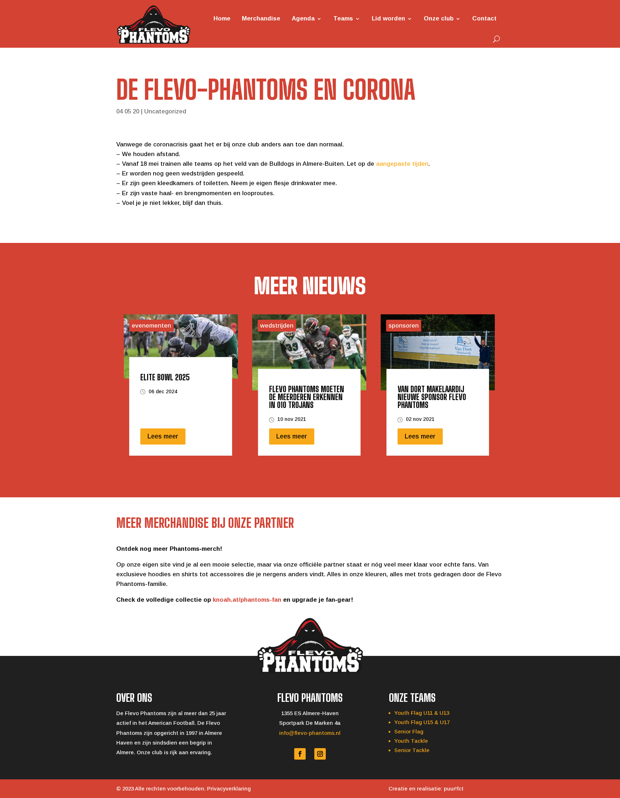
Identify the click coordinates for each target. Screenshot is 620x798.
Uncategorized (165, 111)
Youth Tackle (411, 741)
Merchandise (261, 18)
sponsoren (404, 325)
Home (221, 18)
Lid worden (388, 18)
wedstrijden (276, 325)
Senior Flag (408, 731)
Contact (484, 18)
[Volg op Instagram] (320, 754)
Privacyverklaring (229, 788)
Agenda (303, 18)
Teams (343, 18)
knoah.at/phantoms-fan (247, 599)
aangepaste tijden (402, 163)
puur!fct (454, 788)
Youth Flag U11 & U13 (421, 713)
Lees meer (162, 436)
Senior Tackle (411, 750)
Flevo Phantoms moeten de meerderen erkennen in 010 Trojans (306, 397)
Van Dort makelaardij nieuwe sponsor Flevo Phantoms (432, 397)
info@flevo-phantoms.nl (309, 733)
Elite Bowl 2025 (165, 377)
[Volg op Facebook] (300, 754)
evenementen (151, 325)
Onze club (439, 18)
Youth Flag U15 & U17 (422, 722)
